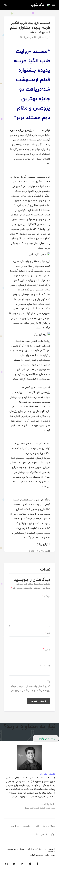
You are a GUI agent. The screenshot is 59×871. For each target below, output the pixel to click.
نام (47, 633)
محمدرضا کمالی (36, 855)
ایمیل (46, 649)
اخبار (37, 826)
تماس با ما (41, 834)
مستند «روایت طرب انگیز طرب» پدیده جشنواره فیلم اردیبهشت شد (30, 27)
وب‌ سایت (45, 665)
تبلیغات (26, 826)
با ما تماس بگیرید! (46, 738)
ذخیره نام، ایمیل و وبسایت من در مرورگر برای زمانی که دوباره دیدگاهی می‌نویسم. (30, 688)
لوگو (53, 834)
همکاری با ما (49, 826)
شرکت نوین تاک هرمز (23, 849)
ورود (6, 4)
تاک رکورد (37, 5)
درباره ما (15, 826)
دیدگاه (46, 596)
